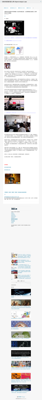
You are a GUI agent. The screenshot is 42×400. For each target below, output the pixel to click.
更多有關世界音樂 (7, 167)
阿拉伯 (16, 192)
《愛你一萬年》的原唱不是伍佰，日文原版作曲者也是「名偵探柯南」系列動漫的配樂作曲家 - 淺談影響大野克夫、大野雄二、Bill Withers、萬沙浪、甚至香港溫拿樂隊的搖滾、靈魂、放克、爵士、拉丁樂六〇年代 (21, 380)
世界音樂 (6, 192)
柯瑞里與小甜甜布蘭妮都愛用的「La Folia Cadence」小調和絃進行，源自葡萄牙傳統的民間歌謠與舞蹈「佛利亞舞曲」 (24, 261)
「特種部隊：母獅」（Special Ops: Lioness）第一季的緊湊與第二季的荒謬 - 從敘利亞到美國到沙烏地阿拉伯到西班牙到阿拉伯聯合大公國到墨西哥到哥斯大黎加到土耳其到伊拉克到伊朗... (21, 307)
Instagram (12, 213)
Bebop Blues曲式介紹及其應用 (15, 347)
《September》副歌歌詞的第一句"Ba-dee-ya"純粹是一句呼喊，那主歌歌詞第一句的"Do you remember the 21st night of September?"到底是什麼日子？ (21, 368)
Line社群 (12, 222)
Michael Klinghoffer (22, 192)
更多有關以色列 (7, 169)
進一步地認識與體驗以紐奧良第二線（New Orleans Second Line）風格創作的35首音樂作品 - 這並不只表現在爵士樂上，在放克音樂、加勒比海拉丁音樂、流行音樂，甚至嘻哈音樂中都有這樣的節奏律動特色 (21, 266)
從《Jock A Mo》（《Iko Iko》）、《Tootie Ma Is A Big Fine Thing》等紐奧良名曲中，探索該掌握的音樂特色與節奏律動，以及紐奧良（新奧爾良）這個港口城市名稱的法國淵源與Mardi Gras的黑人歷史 (21, 256)
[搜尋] (40, 2)
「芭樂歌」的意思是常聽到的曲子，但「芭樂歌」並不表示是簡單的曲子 (20, 338)
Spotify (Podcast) (13, 216)
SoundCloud (13, 214)
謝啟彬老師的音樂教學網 (14, 219)
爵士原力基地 (13, 220)
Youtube (12, 212)
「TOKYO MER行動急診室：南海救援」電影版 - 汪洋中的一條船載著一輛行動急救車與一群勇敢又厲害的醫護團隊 (24, 271)
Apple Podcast (13, 215)
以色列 (10, 192)
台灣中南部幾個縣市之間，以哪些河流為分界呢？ (17, 318)
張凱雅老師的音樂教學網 (14, 218)
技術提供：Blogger (21, 396)
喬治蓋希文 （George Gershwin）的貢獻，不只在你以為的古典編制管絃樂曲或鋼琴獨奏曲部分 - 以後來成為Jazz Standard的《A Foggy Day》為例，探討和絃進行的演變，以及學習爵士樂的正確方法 (21, 277)
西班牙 (13, 192)
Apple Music (13, 217)
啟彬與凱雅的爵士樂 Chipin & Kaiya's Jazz (14, 1)
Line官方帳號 (13, 221)
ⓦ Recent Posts (28, 283)
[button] (4, 16)
